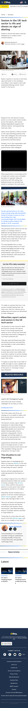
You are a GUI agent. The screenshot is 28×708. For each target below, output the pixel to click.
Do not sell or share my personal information (14, 695)
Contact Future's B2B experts (14, 692)
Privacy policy (14, 674)
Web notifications (14, 677)
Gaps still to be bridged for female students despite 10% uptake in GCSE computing (13, 221)
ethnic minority (6, 497)
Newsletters (14, 683)
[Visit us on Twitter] (9, 654)
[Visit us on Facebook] (4, 654)
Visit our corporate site (20, 638)
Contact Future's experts (14, 661)
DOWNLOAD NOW (7, 408)
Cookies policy (14, 680)
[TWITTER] (11, 529)
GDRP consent (14, 686)
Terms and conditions (14, 671)
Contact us (14, 668)
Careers (14, 689)
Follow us (16, 74)
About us (14, 664)
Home (3, 15)
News (22, 44)
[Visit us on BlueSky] (19, 654)
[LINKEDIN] (15, 529)
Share (5, 74)
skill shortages (17, 518)
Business (10, 15)
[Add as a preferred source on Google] (6, 643)
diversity (16, 463)
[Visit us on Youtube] (14, 654)
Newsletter (23, 74)
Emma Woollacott (12, 42)
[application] (14, 159)
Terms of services (20, 289)
